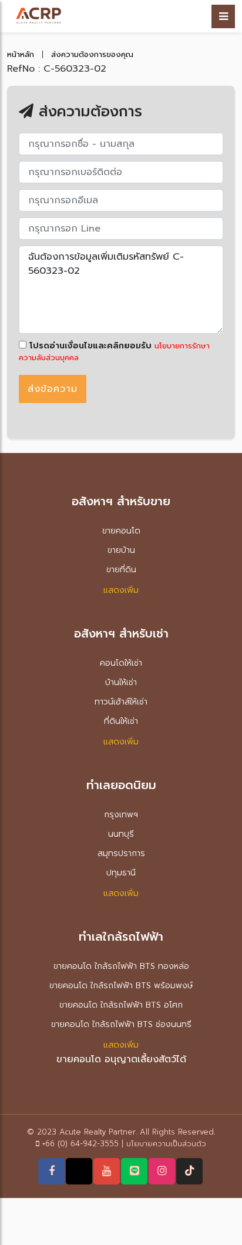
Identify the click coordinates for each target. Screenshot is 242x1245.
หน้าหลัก (20, 54)
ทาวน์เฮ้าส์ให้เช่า (121, 702)
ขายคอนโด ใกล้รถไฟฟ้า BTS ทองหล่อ (121, 966)
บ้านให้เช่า (121, 682)
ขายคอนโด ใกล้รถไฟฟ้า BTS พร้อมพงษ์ (121, 985)
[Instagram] (162, 1171)
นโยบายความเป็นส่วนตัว (166, 1143)
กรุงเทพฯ (121, 814)
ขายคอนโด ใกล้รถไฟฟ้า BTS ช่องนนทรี (121, 1024)
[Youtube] (106, 1171)
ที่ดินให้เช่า (121, 721)
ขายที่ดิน (121, 569)
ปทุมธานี (121, 873)
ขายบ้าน (121, 550)
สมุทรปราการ (121, 853)
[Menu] (223, 16)
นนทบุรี (121, 834)
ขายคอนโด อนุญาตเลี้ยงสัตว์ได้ (121, 1059)
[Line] (134, 1171)
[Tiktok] (189, 1171)
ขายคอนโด (121, 531)
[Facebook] (52, 1171)
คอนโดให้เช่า (121, 663)
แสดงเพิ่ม (121, 589)
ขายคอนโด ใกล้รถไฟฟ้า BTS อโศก (121, 1005)
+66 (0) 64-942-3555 (80, 1143)
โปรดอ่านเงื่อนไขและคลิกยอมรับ (89, 346)
